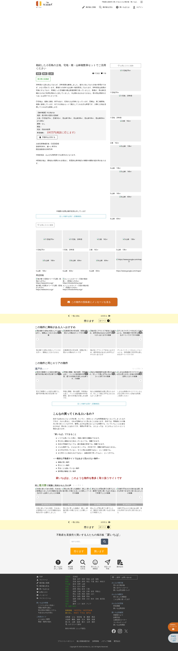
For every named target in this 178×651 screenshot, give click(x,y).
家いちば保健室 (117, 612)
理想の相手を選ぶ (44, 608)
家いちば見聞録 (119, 625)
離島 (44, 74)
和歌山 (97, 591)
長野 (79, 584)
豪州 (74, 604)
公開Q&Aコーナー (120, 620)
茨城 (74, 581)
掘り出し (68, 613)
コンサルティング (119, 622)
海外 (67, 604)
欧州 (83, 604)
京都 (79, 591)
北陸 (67, 586)
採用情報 (95, 641)
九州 (67, 599)
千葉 (92, 581)
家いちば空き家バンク (121, 590)
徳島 (79, 596)
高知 (88, 596)
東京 (97, 581)
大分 (88, 599)
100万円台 (77, 610)
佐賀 (79, 599)
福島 (97, 579)
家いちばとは (44, 589)
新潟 (74, 584)
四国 (67, 596)
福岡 (74, 599)
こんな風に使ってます (121, 599)
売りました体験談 (119, 597)
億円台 (88, 613)
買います (99, 551)
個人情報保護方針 (83, 641)
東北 (67, 579)
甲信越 (67, 584)
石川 (79, 586)
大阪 (83, 591)
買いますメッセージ (120, 588)
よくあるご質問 (44, 619)
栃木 (79, 581)
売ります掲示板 (119, 585)
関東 (67, 581)
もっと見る (136, 368)
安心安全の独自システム (47, 610)
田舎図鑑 (116, 606)
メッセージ (43, 595)
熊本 (92, 599)
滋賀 (74, 591)
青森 (74, 579)
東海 (67, 589)
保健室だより (118, 615)
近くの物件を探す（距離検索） (71, 216)
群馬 (83, 581)
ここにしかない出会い (46, 605)
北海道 (67, 576)
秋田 (83, 579)
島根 (88, 594)
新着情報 (68, 610)
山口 (92, 594)
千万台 (82, 613)
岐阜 (83, 589)
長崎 (83, 599)
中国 (67, 594)
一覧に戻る (75, 316)
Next (140, 339)
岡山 (74, 594)
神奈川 (102, 581)
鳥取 (83, 594)
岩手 (79, 579)
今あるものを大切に (45, 612)
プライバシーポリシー (66, 641)
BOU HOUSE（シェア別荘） (76, 628)
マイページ (43, 580)
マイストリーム (45, 598)
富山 (74, 586)
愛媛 (83, 596)
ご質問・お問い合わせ (123, 577)
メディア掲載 (106, 641)
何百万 (76, 613)
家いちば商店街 (119, 608)
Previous (37, 339)
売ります (79, 551)
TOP (41, 577)
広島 (79, 594)
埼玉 (88, 581)
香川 (74, 596)
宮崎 (97, 599)
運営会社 (117, 641)
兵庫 (88, 591)
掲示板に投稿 (44, 583)
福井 (83, 586)
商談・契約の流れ (44, 622)
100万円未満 (87, 610)
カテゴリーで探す (74, 624)
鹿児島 (102, 599)
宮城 (88, 579)
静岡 (74, 589)
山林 (51, 74)
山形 (92, 579)
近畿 (67, 591)
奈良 (92, 591)
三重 (88, 589)
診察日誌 (116, 617)
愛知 (79, 589)
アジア (88, 604)
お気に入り (43, 592)
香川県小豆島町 (43, 79)
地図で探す (72, 606)
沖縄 (67, 601)
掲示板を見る (44, 586)
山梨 (83, 584)
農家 (38, 74)
